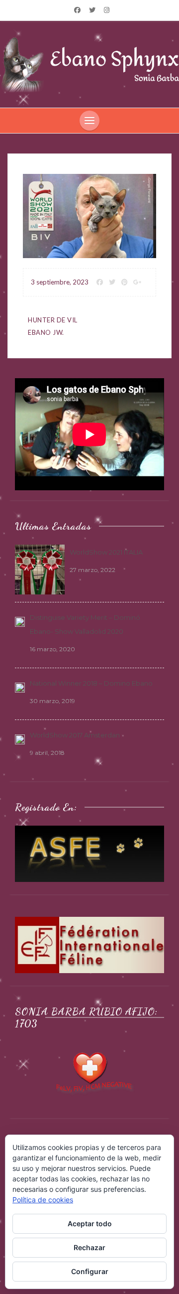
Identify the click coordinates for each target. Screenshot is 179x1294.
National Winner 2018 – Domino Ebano (91, 683)
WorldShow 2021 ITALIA (106, 552)
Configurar (89, 1271)
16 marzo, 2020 (52, 649)
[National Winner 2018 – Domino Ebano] (20, 687)
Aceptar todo (90, 1223)
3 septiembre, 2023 (60, 282)
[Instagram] (106, 10)
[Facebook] (78, 10)
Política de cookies (42, 1199)
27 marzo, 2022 (92, 570)
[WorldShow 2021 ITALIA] (40, 569)
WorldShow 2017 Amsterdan (75, 735)
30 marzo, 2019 (52, 701)
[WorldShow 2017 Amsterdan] (20, 738)
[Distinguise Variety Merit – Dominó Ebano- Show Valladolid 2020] (20, 621)
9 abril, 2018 (47, 752)
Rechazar (89, 1247)
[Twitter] (92, 10)
